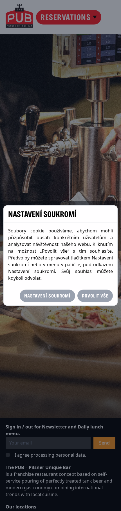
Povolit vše (95, 296)
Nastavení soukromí (47, 296)
